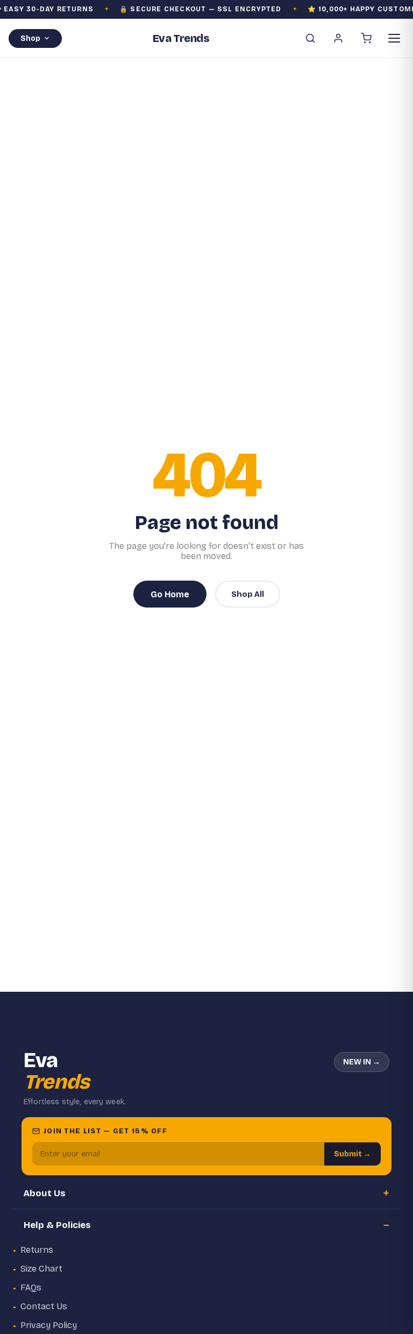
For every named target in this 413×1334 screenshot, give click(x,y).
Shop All (247, 594)
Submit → (352, 1154)
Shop (30, 38)
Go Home (170, 594)
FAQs (30, 1287)
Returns (36, 1250)
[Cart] (366, 38)
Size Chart (41, 1269)
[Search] (310, 38)
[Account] (338, 38)
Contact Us (43, 1306)
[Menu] (394, 38)
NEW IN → (361, 1062)
